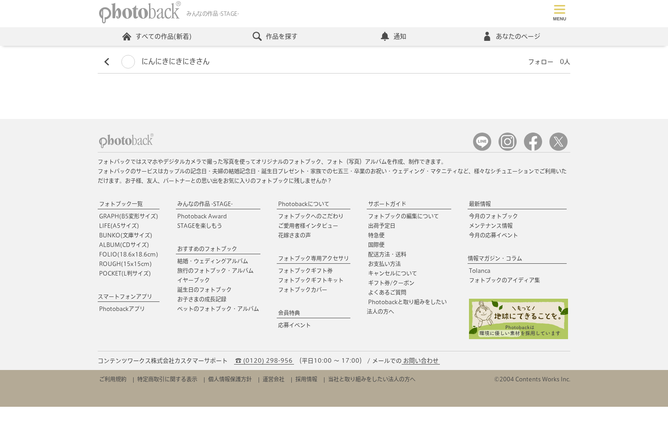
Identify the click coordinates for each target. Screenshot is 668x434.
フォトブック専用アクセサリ (313, 258)
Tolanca (479, 270)
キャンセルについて (392, 273)
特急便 (376, 235)
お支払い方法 (384, 263)
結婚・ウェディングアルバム (212, 261)
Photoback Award (202, 216)
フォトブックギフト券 (305, 270)
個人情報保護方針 (230, 379)
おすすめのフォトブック (207, 249)
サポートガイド (387, 204)
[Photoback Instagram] (507, 148)
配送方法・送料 (387, 254)
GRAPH (128, 216)
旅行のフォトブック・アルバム (215, 270)
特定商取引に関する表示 (167, 379)
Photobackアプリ (122, 308)
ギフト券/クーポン (391, 283)
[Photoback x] (558, 148)
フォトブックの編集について (403, 216)
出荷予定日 (381, 225)
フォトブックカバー (302, 289)
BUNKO (125, 235)
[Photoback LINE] (482, 148)
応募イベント (294, 325)
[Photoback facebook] (533, 148)
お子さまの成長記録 (201, 299)
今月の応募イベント (493, 235)
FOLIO (128, 254)
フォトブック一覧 (121, 204)
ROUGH (125, 263)
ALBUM (124, 244)
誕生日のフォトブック (204, 289)
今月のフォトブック (493, 216)
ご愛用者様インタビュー (308, 225)
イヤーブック (193, 280)
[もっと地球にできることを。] (518, 337)
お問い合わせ (421, 361)
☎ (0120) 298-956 (264, 361)
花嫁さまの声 (294, 235)
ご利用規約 (112, 379)
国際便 (376, 244)
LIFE (119, 225)
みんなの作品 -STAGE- (205, 204)
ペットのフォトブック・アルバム (218, 308)
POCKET (125, 273)
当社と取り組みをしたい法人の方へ (371, 379)
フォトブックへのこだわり (311, 216)
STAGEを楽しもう (199, 225)
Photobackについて (303, 204)
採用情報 (306, 379)
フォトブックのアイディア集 (504, 280)
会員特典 (289, 313)
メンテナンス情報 (491, 225)
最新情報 (480, 204)
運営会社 (273, 379)
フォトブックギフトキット (311, 280)
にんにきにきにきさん (174, 61)
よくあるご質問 (387, 292)
